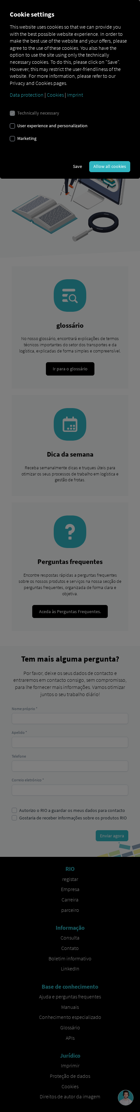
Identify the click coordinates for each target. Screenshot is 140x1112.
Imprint (75, 94)
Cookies (55, 94)
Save (77, 166)
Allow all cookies (109, 166)
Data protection (27, 94)
